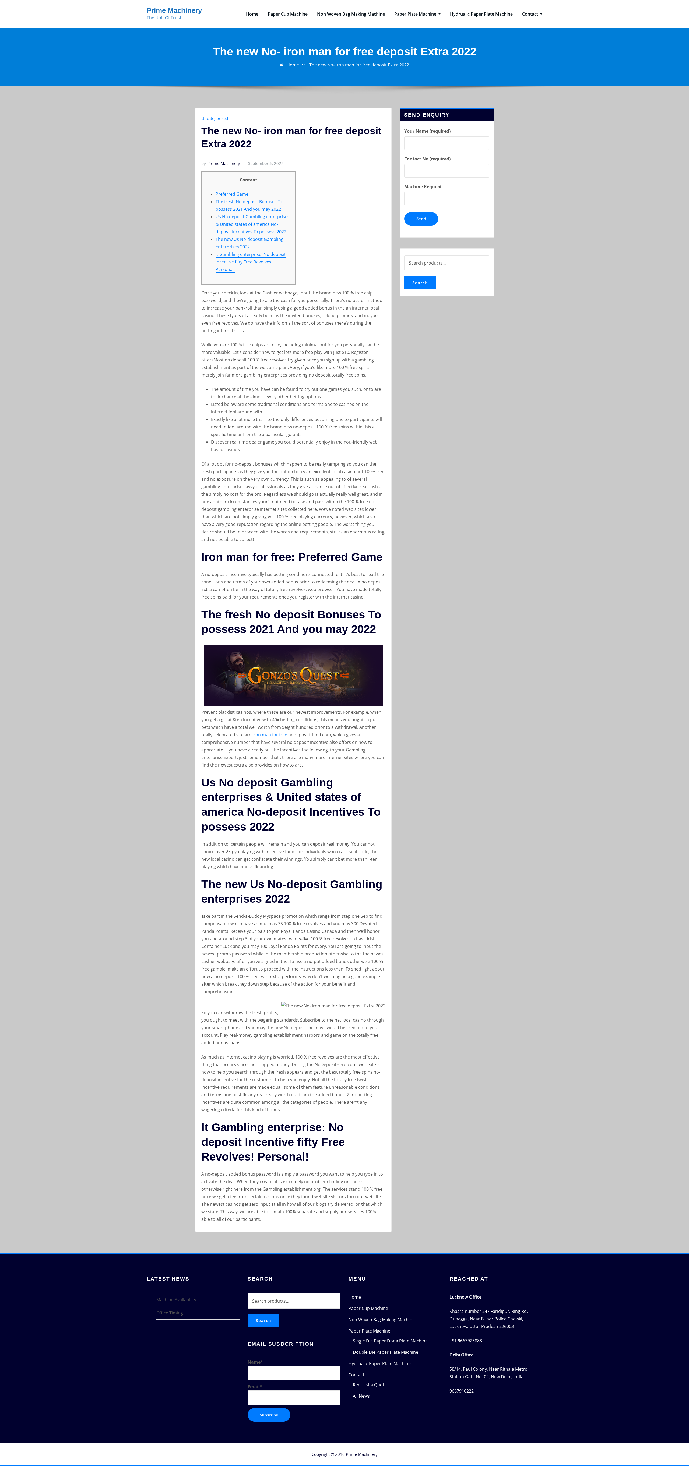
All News (361, 1396)
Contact (530, 14)
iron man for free (269, 735)
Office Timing (169, 1313)
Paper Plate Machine (415, 14)
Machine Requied (422, 186)
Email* (255, 1387)
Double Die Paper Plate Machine (385, 1352)
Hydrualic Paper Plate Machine (481, 14)
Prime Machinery (174, 10)
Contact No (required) (427, 159)
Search (420, 282)
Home (252, 14)
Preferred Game (232, 194)
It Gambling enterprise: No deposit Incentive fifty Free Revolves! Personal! (251, 261)
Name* (255, 1362)
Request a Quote (370, 1385)
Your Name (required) (427, 131)
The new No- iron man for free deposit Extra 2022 (359, 65)
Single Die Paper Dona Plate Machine (390, 1341)
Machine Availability (176, 1300)
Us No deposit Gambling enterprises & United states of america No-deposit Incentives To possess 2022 (253, 224)
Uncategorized (214, 118)
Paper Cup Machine (288, 14)
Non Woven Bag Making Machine (351, 14)
